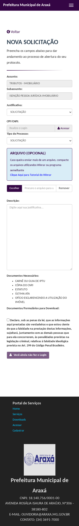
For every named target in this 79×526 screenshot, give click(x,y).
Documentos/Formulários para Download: (33, 308)
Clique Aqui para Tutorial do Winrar (30, 175)
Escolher (14, 188)
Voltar (15, 32)
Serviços (17, 414)
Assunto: (12, 76)
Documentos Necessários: (23, 275)
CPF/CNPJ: (13, 121)
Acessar (65, 128)
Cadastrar (18, 430)
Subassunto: (15, 89)
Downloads (19, 419)
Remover (64, 188)
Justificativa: (14, 105)
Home (16, 408)
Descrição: (13, 201)
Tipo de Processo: (18, 133)
